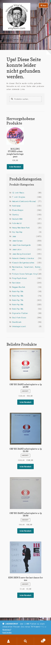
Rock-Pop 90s (17, 309)
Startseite (7, 39)
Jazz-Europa (17, 241)
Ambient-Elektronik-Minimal (24, 201)
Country (15, 214)
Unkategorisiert (19, 326)
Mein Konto (8, 641)
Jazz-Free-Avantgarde (21, 245)
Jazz (14, 236)
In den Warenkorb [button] (15, 166)
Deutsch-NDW (17, 219)
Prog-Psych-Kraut (19, 278)
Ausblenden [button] (7, 632)
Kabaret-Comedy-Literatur (23, 258)
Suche (25, 641)
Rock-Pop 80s (17, 304)
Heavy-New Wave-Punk (21, 228)
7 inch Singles (18, 197)
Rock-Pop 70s (17, 300)
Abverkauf (6, 629)
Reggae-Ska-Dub (18, 287)
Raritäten (16, 283)
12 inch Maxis (18, 193)
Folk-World (16, 223)
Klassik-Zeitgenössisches (23, 263)
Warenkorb (39, 639)
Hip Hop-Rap (17, 232)
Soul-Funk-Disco (19, 317)
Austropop (16, 206)
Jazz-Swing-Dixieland (21, 254)
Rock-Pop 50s (17, 291)
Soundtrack (16, 322)
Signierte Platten (20, 313)
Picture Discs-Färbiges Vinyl (25, 274)
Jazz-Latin (16, 249)
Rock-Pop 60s (17, 296)
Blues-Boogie (17, 210)
